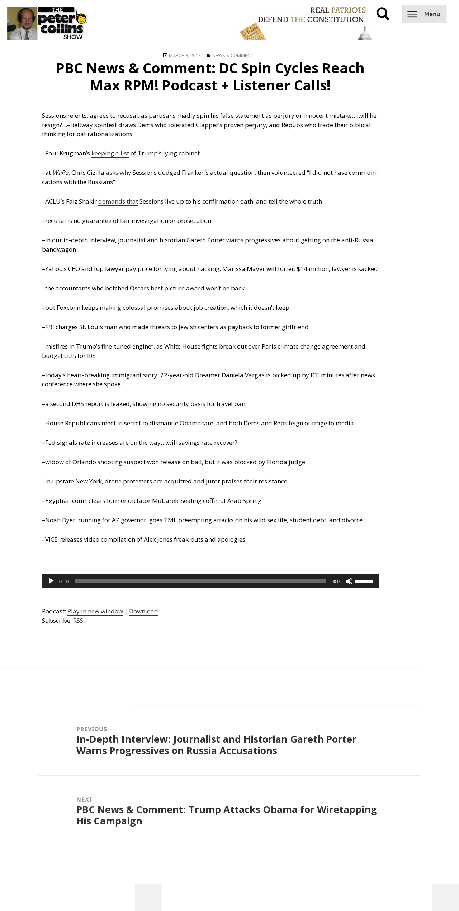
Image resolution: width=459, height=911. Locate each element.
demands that (118, 201)
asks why (118, 172)
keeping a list (110, 153)
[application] (210, 581)
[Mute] (349, 581)
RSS (78, 620)
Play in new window (95, 611)
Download (143, 611)
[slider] (365, 580)
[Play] (51, 581)
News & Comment (232, 55)
